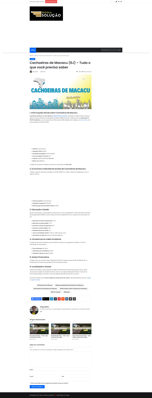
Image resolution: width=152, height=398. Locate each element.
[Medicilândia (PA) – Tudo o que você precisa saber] (60, 329)
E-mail (32, 376)
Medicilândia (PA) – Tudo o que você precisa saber (60, 336)
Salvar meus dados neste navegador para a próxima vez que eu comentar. (49, 383)
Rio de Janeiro (56, 292)
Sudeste (67, 292)
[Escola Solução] (46, 13)
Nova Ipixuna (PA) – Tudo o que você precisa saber (39, 336)
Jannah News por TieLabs (63, 395)
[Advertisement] (76, 36)
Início (32, 55)
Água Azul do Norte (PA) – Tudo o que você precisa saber (81, 336)
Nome (31, 369)
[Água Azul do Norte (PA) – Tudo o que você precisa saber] (81, 329)
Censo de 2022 (83, 120)
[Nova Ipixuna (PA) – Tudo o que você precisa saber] (39, 329)
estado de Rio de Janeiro (60, 116)
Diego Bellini (44, 307)
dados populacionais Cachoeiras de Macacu (69, 285)
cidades (33, 50)
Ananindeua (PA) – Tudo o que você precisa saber (70, 1)
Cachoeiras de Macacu (45, 285)
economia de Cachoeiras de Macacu (46, 288)
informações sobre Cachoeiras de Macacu (74, 288)
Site (63, 376)
